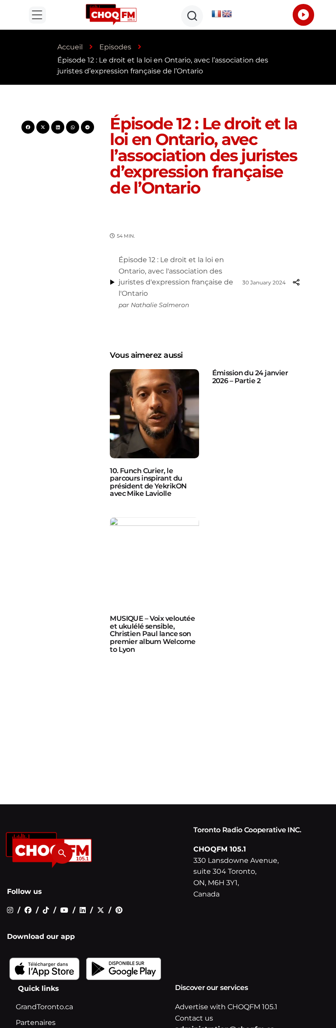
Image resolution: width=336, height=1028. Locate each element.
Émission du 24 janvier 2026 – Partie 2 (250, 377)
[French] (216, 14)
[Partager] (296, 282)
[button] (37, 15)
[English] (227, 14)
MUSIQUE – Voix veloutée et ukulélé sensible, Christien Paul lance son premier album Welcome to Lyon (152, 633)
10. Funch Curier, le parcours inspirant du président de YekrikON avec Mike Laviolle (148, 482)
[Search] (62, 853)
